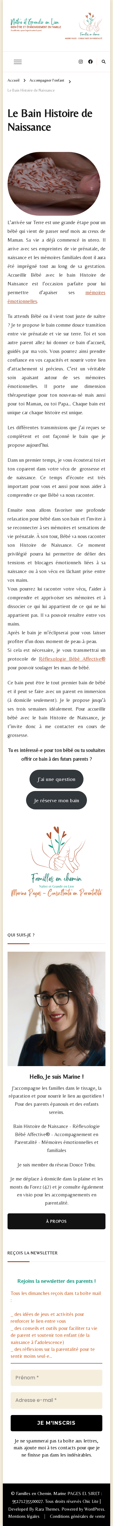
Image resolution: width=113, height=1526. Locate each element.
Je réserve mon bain (56, 800)
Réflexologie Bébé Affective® (72, 659)
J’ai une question (56, 779)
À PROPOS (56, 1221)
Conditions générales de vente (77, 1516)
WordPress (94, 1509)
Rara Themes (47, 1509)
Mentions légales (24, 1516)
